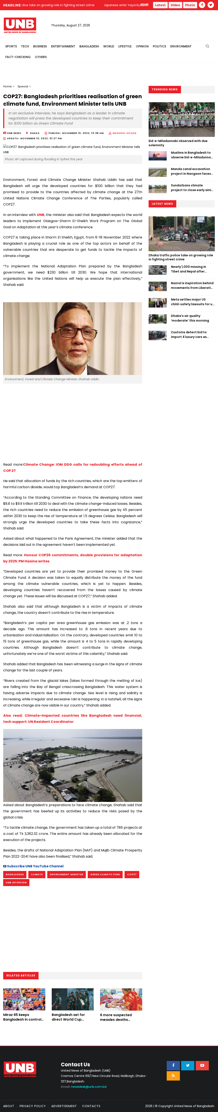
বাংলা (145, 5)
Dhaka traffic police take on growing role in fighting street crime (181, 257)
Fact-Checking (18, 57)
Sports (11, 46)
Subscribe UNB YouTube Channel (35, 866)
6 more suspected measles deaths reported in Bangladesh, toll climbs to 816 (121, 1022)
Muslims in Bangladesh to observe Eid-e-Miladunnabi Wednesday (192, 155)
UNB (40, 214)
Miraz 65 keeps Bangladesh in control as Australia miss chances (22, 1021)
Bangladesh (89, 46)
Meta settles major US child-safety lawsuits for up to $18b (192, 302)
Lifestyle (125, 46)
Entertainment (63, 46)
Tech (25, 46)
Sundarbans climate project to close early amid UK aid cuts (192, 188)
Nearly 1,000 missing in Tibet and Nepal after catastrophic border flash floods (191, 269)
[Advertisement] (72, 421)
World (108, 46)
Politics (159, 46)
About (8, 1106)
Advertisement (64, 1106)
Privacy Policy (33, 1106)
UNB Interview (16, 882)
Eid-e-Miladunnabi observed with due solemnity (178, 143)
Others (41, 57)
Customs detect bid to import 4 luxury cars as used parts (189, 334)
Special (23, 86)
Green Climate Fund (105, 874)
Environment (181, 46)
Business (40, 46)
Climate (37, 874)
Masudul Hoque (124, 133)
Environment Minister (66, 874)
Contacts (91, 1106)
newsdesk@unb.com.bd (83, 1087)
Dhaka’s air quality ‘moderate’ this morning (190, 318)
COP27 (132, 874)
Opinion (142, 46)
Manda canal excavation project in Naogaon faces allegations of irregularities (192, 171)
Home (7, 86)
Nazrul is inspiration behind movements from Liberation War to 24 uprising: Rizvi (193, 285)
